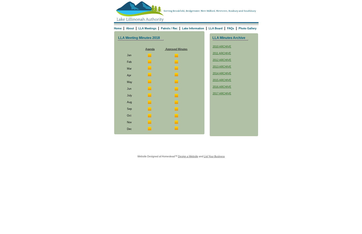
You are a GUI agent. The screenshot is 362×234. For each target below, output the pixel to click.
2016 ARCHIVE (222, 86)
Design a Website (188, 156)
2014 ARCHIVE (222, 73)
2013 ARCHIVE (222, 66)
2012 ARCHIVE (222, 60)
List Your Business (214, 156)
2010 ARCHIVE (222, 46)
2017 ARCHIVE (222, 93)
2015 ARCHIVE (222, 80)
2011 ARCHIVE (222, 53)
